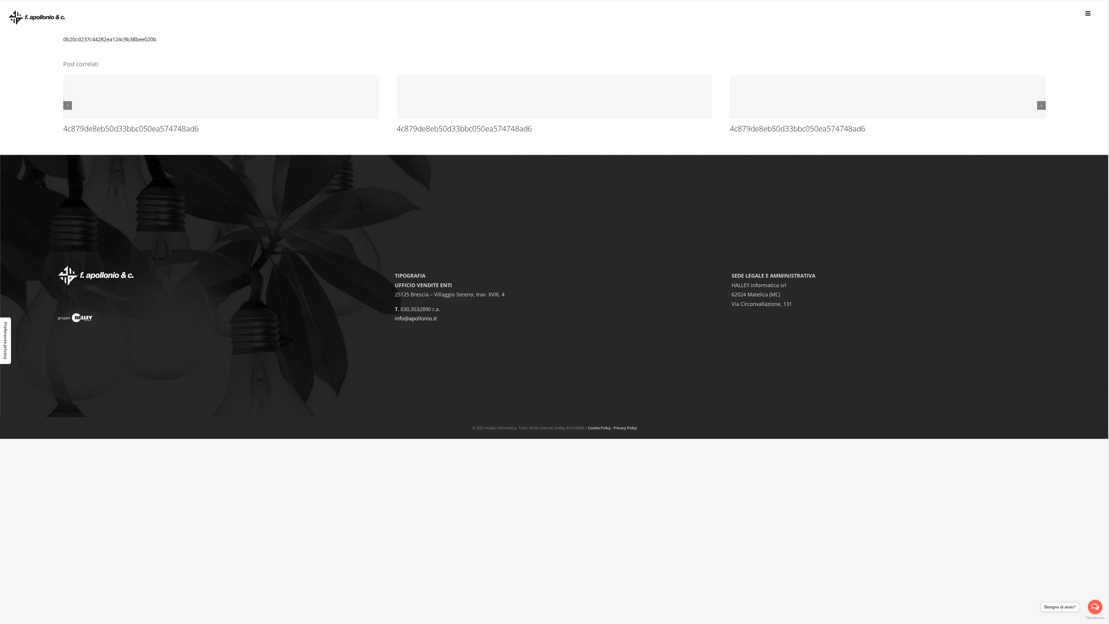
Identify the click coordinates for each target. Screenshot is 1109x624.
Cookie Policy (599, 427)
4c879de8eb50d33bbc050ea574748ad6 (131, 128)
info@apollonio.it (416, 318)
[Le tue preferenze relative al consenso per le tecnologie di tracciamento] (5, 340)
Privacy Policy (625, 427)
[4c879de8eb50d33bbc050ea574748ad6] (221, 97)
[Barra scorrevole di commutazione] (1088, 13)
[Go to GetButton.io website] (1095, 618)
